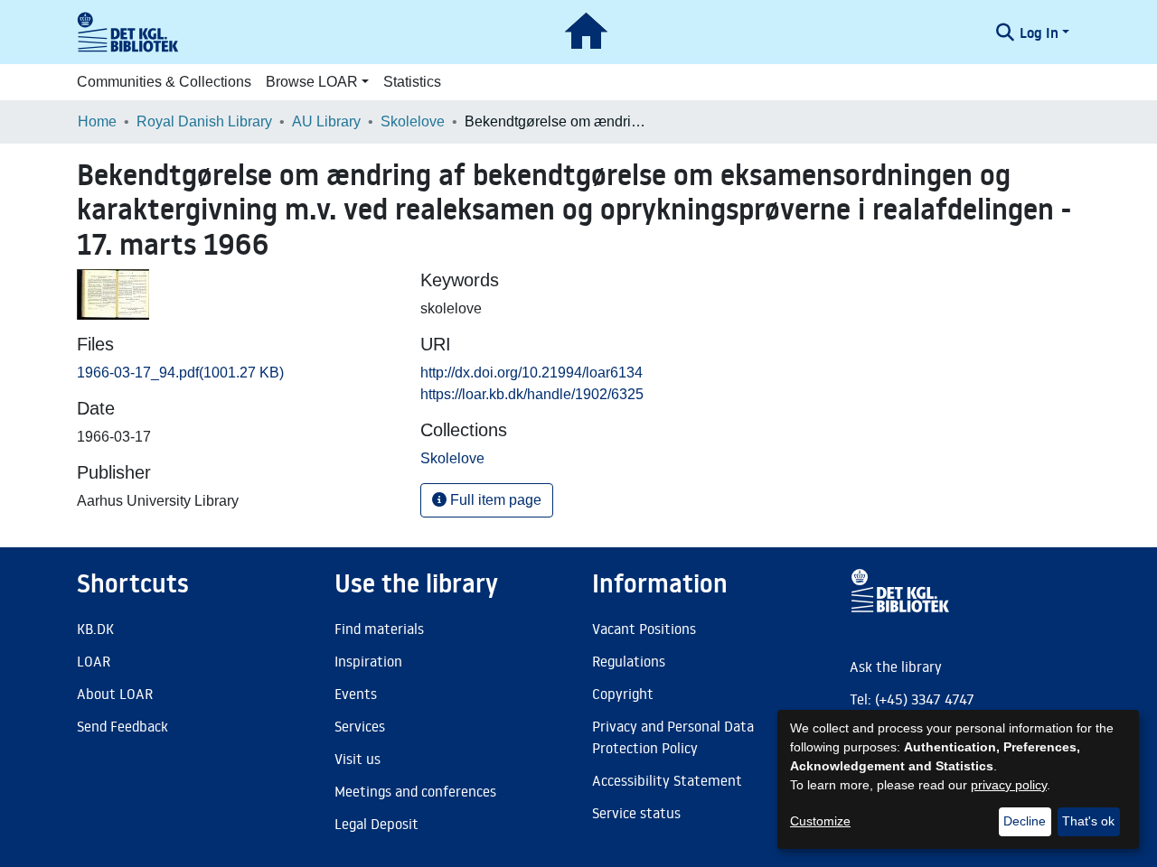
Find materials (379, 629)
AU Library (326, 121)
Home (97, 121)
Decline (1024, 821)
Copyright (623, 694)
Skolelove (413, 121)
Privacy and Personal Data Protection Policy (673, 737)
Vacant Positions (644, 629)
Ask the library (896, 666)
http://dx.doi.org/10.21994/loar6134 (531, 372)
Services (359, 726)
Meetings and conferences (415, 791)
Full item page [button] (494, 500)
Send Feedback (122, 726)
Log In (1039, 32)
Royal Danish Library (204, 121)
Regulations (628, 661)
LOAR (93, 661)
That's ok (1088, 821)
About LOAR (115, 694)
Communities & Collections (164, 81)
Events (355, 694)
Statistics (412, 81)
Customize (820, 821)
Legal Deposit (376, 824)
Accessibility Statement (667, 780)
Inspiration (368, 661)
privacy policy (1009, 785)
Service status (636, 813)
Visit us (357, 759)
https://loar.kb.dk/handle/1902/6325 (532, 394)
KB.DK (95, 629)
